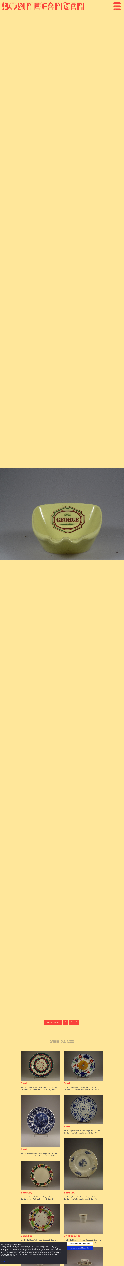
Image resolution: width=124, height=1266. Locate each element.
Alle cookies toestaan (80, 1243)
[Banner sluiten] (96, 1242)
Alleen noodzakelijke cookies (80, 1248)
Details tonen (5, 1261)
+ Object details (53, 1022)
